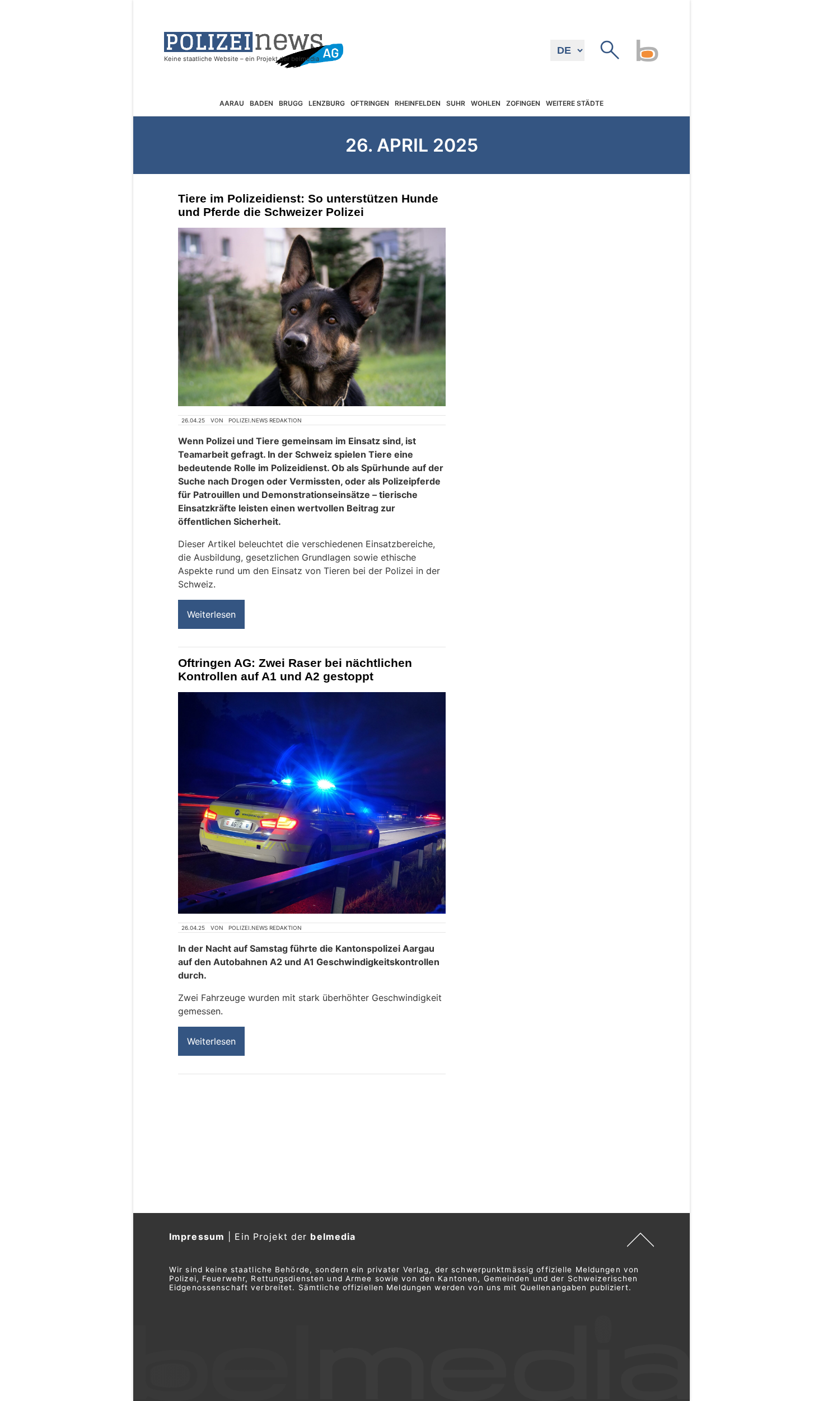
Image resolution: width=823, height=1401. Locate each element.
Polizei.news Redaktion (265, 420)
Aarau (231, 103)
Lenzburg (326, 103)
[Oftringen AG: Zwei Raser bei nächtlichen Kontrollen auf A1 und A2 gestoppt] (312, 803)
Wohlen (486, 103)
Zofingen (523, 103)
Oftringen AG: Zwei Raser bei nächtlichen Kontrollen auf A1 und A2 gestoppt (295, 669)
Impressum (197, 1236)
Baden (261, 103)
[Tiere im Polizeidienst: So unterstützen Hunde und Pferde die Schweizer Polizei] (312, 317)
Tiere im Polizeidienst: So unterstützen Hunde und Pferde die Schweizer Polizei (308, 205)
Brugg (291, 103)
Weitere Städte (575, 103)
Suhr (455, 103)
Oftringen (369, 103)
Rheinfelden (418, 103)
